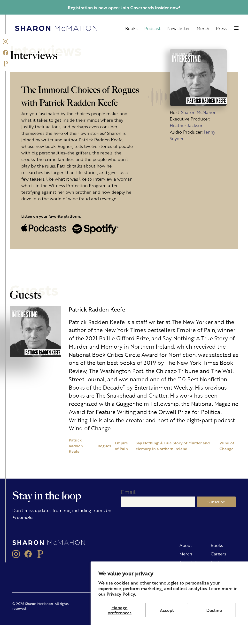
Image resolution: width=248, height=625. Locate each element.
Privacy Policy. (121, 594)
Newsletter (178, 28)
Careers (218, 553)
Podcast (152, 28)
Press (221, 28)
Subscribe (216, 501)
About (185, 545)
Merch (203, 28)
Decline (214, 610)
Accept (167, 610)
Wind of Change (226, 445)
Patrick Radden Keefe (76, 445)
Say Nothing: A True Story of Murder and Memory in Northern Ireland (173, 445)
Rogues (104, 445)
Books (131, 28)
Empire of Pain (121, 445)
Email (128, 491)
